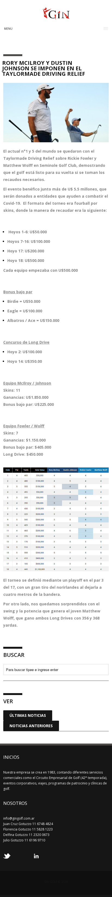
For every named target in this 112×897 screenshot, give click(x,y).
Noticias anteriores (31, 725)
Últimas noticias (28, 715)
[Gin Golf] (56, 17)
